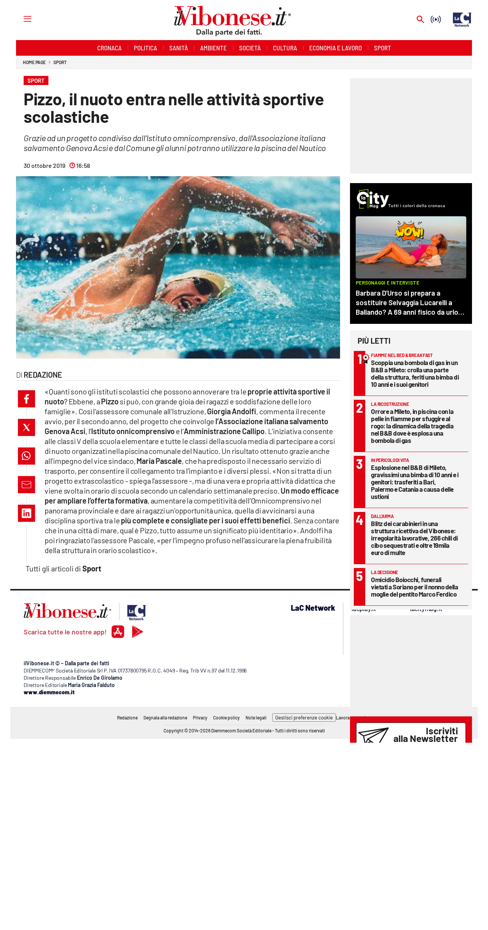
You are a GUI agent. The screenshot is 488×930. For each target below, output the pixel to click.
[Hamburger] (20, 18)
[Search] (420, 20)
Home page (34, 62)
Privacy (200, 717)
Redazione (127, 717)
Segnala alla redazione (165, 717)
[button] (26, 398)
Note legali (256, 717)
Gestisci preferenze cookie (304, 717)
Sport (60, 62)
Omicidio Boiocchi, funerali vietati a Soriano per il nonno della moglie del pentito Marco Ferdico (414, 587)
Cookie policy (226, 717)
